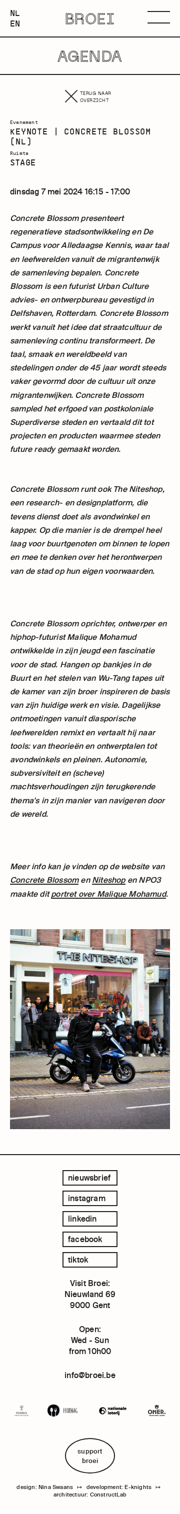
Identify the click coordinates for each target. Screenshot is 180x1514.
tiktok (78, 1260)
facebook (85, 1239)
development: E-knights (119, 1487)
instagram (87, 1198)
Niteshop (109, 880)
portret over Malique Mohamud (108, 894)
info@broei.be (90, 1375)
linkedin (82, 1219)
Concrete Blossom (44, 880)
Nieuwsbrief (89, 1178)
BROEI (90, 18)
